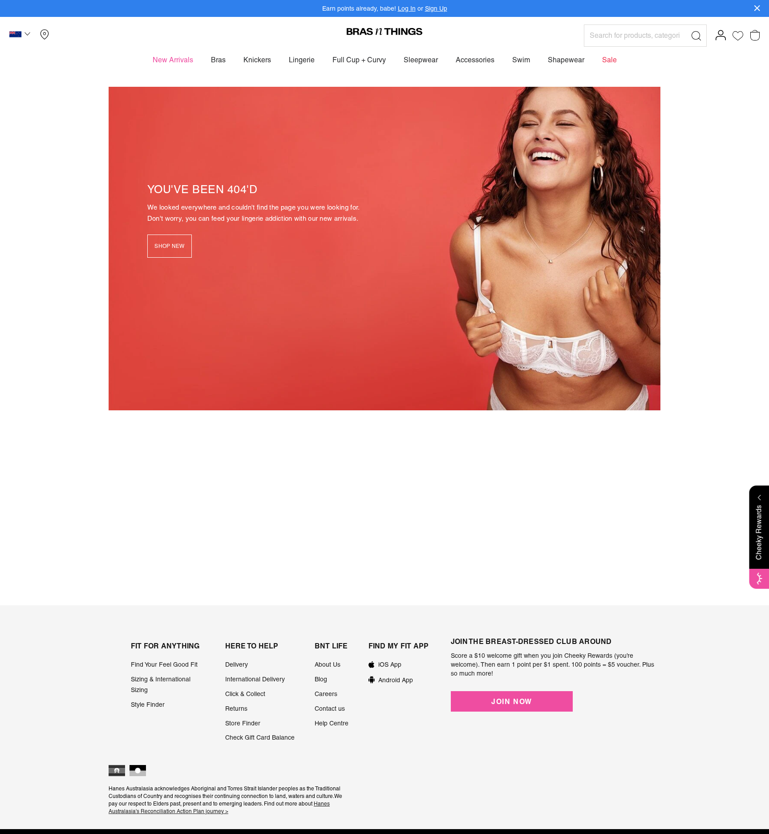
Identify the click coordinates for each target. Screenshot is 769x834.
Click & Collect (245, 693)
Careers (326, 693)
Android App (395, 680)
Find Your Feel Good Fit (164, 664)
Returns (236, 708)
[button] (21, 35)
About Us (327, 664)
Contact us (330, 708)
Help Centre (331, 723)
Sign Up (436, 8)
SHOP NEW (169, 246)
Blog (321, 679)
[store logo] (384, 31)
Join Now (511, 701)
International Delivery (255, 679)
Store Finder (242, 723)
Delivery (236, 664)
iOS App (389, 664)
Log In (407, 8)
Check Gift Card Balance (260, 737)
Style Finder (148, 704)
